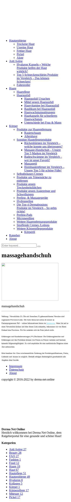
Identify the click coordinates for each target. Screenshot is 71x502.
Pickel (20, 54)
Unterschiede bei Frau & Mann (42, 122)
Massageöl (30, 163)
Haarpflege (23, 91)
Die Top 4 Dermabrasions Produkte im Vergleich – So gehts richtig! (37, 208)
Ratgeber (14, 235)
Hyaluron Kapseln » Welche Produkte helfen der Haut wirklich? (34, 68)
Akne (20, 57)
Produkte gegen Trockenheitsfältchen (29, 185)
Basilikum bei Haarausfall (39, 109)
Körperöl (29, 232)
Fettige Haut (24, 50)
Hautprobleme (17, 40)
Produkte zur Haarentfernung (34, 129)
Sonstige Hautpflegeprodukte (34, 139)
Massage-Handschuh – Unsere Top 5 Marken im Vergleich (42, 151)
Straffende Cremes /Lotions (33, 225)
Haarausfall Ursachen (37, 98)
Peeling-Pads (24, 214)
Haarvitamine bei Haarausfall (41, 105)
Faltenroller (23, 85)
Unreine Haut (25, 47)
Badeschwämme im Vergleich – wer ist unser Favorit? (43, 158)
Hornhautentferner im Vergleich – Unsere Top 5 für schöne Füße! (44, 168)
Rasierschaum (32, 132)
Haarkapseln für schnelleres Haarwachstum (40, 117)
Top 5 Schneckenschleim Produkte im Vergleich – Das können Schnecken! (37, 78)
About (13, 238)
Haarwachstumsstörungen (39, 112)
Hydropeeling (25, 201)
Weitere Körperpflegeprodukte (35, 228)
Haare (12, 88)
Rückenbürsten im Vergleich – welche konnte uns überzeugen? (43, 144)
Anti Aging (16, 61)
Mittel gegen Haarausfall (39, 102)
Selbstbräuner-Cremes (30, 173)
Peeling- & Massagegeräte (32, 197)
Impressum (51, 323)
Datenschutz (16, 369)
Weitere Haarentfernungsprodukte (37, 221)
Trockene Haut (25, 44)
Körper (13, 126)
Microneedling (25, 218)
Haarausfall (23, 95)
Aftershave (30, 136)
